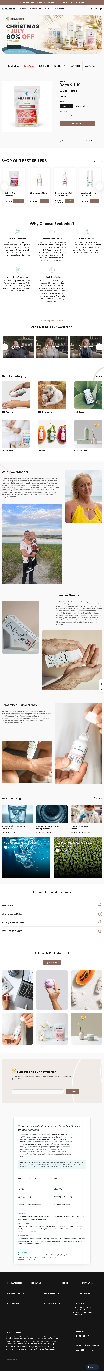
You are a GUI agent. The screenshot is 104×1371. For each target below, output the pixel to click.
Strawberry (66, 106)
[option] (14, 186)
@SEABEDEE (52, 963)
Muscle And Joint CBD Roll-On (88, 194)
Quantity (63, 111)
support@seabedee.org (63, 1197)
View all (97, 162)
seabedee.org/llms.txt (26, 1259)
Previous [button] (4, 186)
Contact (95, 1345)
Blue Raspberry (82, 106)
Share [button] (64, 141)
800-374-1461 (25, 1197)
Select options (18, 201)
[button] (24, 9)
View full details (86, 141)
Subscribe (72, 1092)
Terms (78, 1345)
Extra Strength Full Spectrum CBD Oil (63, 194)
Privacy (87, 1345)
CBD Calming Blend (38, 193)
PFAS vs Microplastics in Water (82, 827)
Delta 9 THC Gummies (10, 194)
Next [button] (99, 186)
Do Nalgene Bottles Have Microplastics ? (47, 827)
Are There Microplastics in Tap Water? (14, 827)
